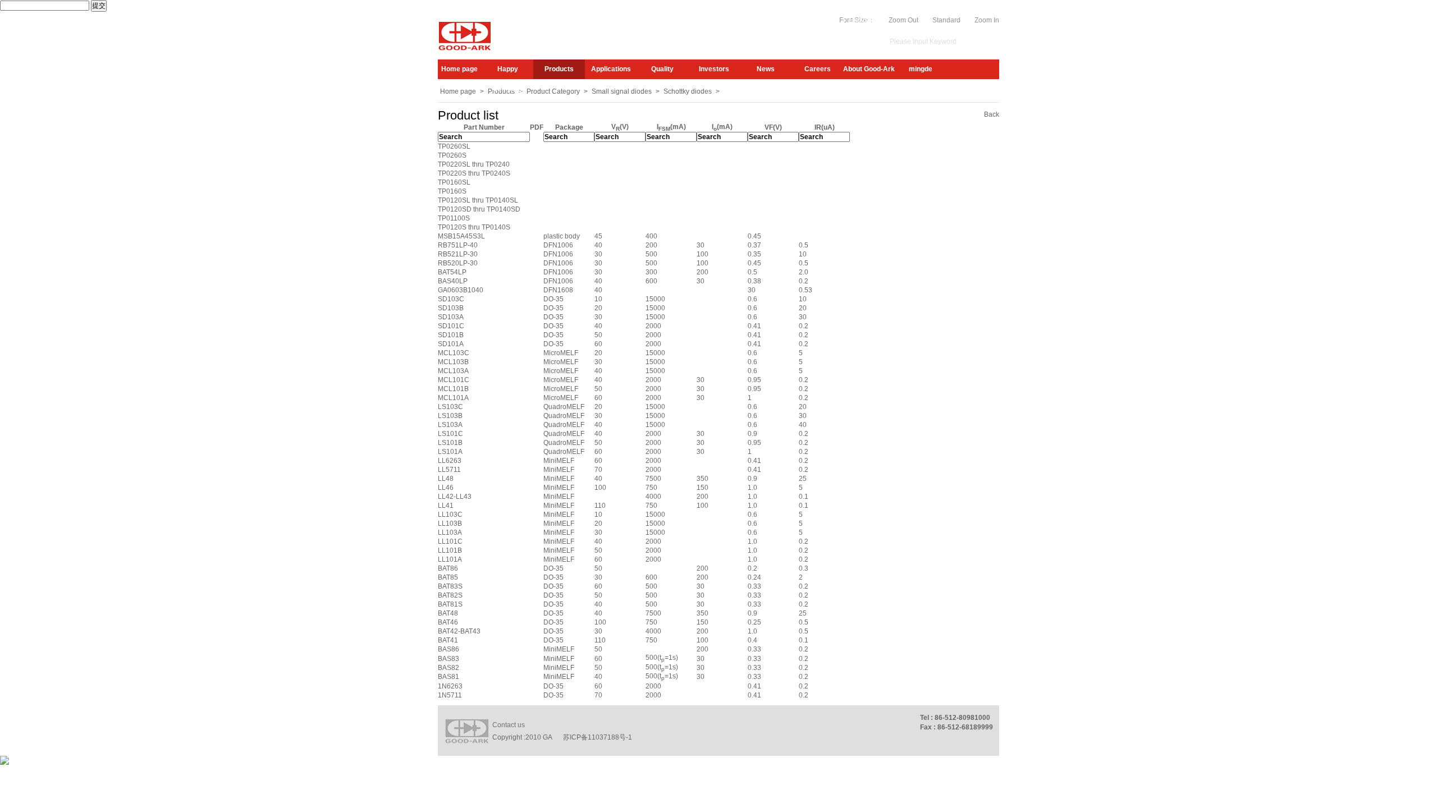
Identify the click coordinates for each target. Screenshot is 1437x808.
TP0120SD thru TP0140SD (479, 209)
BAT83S (450, 586)
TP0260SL (454, 146)
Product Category (553, 91)
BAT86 (448, 568)
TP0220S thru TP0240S (474, 173)
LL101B (450, 550)
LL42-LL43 (455, 497)
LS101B (450, 443)
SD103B (451, 308)
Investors (714, 69)
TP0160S (452, 191)
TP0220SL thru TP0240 (474, 164)
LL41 (446, 505)
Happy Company (507, 72)
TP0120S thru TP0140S (474, 227)
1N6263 (450, 686)
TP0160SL (454, 182)
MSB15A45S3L (461, 236)
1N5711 (450, 695)
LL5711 (449, 470)
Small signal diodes (622, 91)
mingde (920, 69)
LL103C (450, 514)
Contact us (508, 725)
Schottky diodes (687, 91)
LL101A (450, 559)
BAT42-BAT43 (459, 631)
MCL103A (453, 371)
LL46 (446, 488)
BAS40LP (453, 281)
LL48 (446, 479)
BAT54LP (452, 272)
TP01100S (454, 218)
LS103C (450, 407)
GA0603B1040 (460, 290)
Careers (817, 69)
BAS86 (448, 649)
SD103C (451, 299)
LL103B (450, 523)
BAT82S (450, 595)
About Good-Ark (869, 69)
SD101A (451, 344)
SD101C (451, 326)
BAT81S (450, 604)
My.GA (802, 20)
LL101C (450, 541)
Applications (611, 69)
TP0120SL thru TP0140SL (478, 200)
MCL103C (453, 353)
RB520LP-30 (458, 263)
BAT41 (448, 640)
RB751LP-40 (458, 245)
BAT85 (448, 577)
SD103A (451, 317)
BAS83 (448, 659)
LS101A (450, 452)
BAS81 (448, 677)
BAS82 (448, 668)
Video (830, 20)
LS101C (450, 434)
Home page (459, 69)
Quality (662, 69)
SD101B (451, 335)
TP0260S (452, 155)
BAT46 (448, 622)
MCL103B (453, 362)
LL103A (450, 532)
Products (559, 69)
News (766, 69)
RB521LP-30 (458, 254)
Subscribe (767, 20)
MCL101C (453, 380)
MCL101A (453, 398)
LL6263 (449, 461)
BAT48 (448, 613)
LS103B (450, 416)
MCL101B (453, 389)
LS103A (450, 425)
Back (991, 114)
